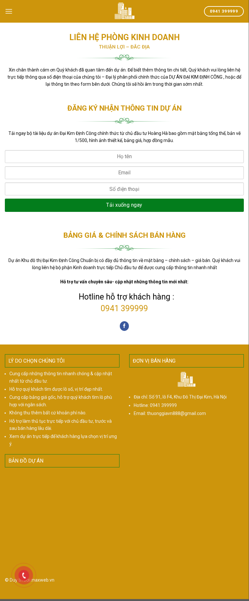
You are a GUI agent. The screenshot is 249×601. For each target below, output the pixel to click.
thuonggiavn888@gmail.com (176, 413)
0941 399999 (124, 308)
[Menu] (9, 11)
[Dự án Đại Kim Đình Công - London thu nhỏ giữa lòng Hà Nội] (124, 11)
